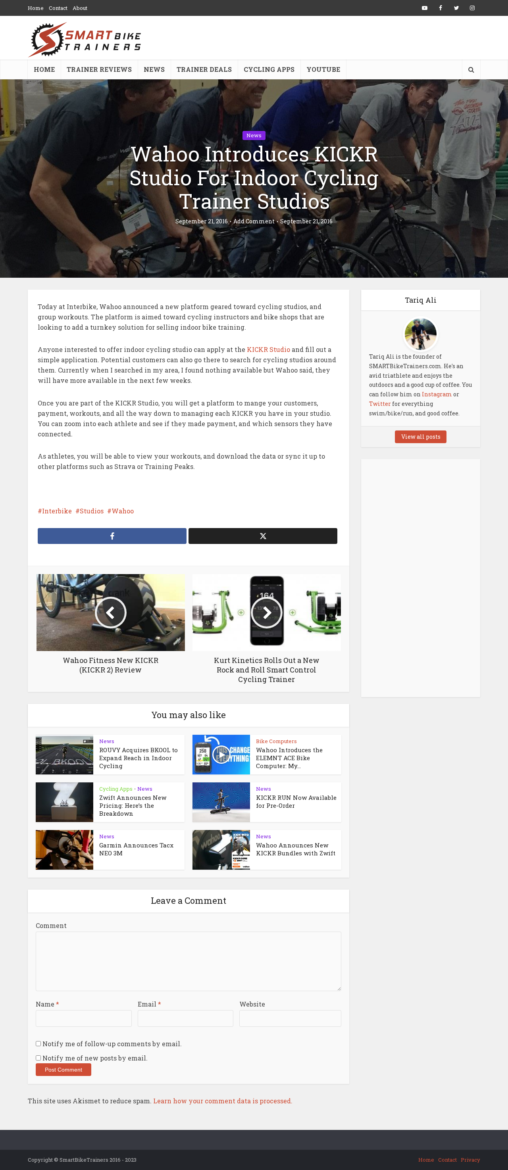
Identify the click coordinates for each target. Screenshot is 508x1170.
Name (47, 1004)
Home (36, 8)
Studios (92, 511)
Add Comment (254, 221)
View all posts (421, 436)
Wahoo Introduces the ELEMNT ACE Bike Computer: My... (289, 758)
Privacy (470, 1159)
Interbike (57, 511)
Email (149, 1004)
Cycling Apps (269, 69)
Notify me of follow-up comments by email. (112, 1043)
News (154, 69)
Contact (58, 8)
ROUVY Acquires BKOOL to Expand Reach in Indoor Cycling (138, 758)
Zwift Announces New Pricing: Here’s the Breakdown (132, 805)
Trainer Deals (204, 69)
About (80, 8)
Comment (51, 925)
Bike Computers (276, 741)
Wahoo (123, 511)
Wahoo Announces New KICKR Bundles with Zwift (295, 849)
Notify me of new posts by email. (95, 1058)
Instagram (437, 394)
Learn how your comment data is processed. (222, 1101)
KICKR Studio (267, 349)
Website (252, 1004)
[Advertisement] (420, 578)
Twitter (380, 403)
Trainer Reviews (99, 69)
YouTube (323, 69)
